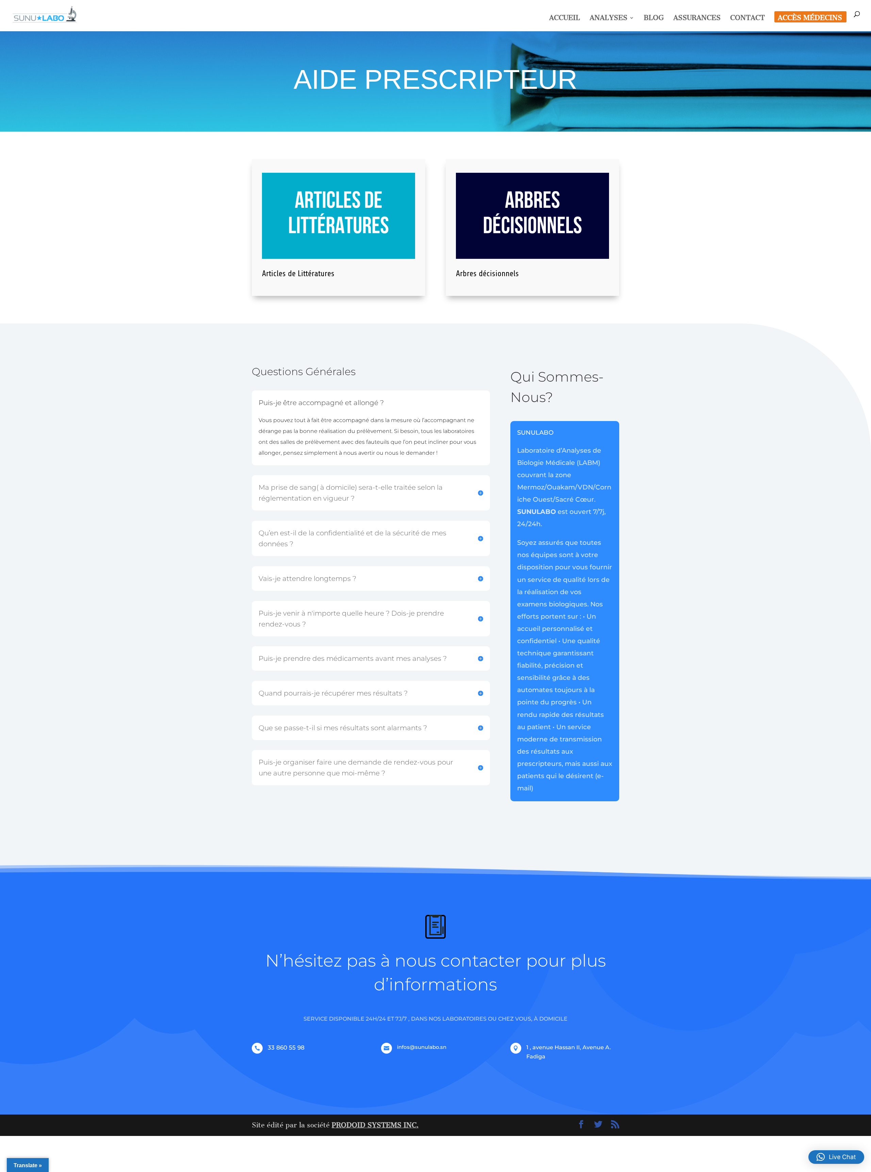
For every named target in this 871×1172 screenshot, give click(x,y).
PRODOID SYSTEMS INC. (375, 1125)
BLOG (654, 18)
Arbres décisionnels (487, 273)
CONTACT (747, 18)
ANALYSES (608, 18)
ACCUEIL (564, 18)
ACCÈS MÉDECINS (810, 18)
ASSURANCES (697, 18)
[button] (836, 1157)
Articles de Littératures (298, 273)
